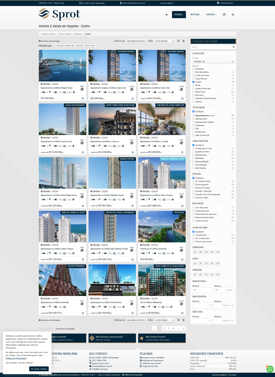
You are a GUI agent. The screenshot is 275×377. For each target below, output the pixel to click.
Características (200, 141)
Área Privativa (199, 296)
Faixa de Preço (199, 281)
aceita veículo (214, 221)
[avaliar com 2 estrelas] (43, 328)
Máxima (217, 301)
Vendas (178, 14)
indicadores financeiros (153, 360)
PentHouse (214, 132)
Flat (214, 128)
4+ (212, 252)
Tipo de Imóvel (198, 107)
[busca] (233, 14)
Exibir (150, 41)
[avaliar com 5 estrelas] (52, 328)
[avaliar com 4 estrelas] (49, 328)
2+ (201, 252)
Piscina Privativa (214, 188)
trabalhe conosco (100, 369)
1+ (195, 252)
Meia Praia (214, 92)
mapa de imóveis (150, 366)
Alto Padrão (214, 168)
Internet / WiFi (214, 198)
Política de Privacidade (133, 375)
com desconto (214, 207)
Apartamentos (214, 115)
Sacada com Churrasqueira (214, 194)
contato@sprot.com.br (102, 366)
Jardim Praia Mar (214, 88)
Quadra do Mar (214, 151)
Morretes (214, 95)
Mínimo (195, 286)
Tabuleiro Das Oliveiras (214, 98)
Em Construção (214, 238)
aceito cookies (40, 369)
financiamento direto (214, 217)
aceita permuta (214, 211)
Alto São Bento (214, 72)
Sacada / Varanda (214, 191)
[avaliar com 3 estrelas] (46, 328)
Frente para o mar (214, 148)
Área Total (197, 312)
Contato (210, 14)
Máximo (217, 286)
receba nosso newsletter (154, 357)
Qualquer (199, 69)
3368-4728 (99, 360)
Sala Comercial (214, 135)
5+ (218, 252)
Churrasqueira (214, 184)
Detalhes (196, 174)
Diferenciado (214, 155)
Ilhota (214, 85)
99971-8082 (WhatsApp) (93, 3)
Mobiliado (214, 158)
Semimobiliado (214, 161)
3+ (207, 252)
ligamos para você (100, 363)
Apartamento (214, 119)
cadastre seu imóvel (152, 363)
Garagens (197, 270)
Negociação (197, 203)
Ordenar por (119, 41)
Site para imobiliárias (219, 375)
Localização (198, 53)
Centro (214, 82)
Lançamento (214, 235)
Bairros (195, 66)
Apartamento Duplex (214, 122)
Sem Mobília (214, 165)
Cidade (195, 58)
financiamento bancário (214, 214)
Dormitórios (198, 247)
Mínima (195, 301)
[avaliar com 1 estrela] (40, 328)
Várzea (214, 101)
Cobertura (214, 125)
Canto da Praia (214, 75)
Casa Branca (214, 78)
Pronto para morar (214, 241)
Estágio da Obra (199, 228)
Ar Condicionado (214, 181)
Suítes (195, 259)
